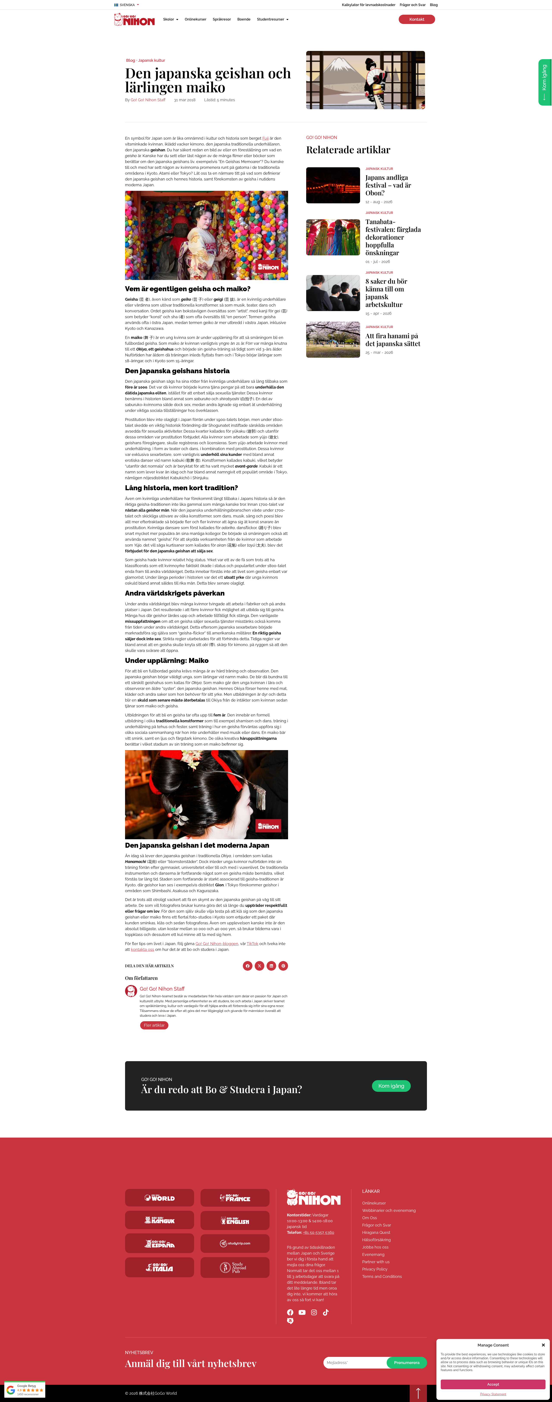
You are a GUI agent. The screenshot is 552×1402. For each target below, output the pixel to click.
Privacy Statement (493, 1394)
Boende (244, 19)
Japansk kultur (151, 60)
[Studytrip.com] (235, 1197)
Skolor (168, 19)
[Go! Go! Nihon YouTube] (302, 1312)
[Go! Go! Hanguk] (159, 1219)
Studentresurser (270, 19)
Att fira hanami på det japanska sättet (392, 339)
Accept (493, 1384)
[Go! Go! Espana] (159, 1243)
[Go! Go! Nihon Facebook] (290, 1312)
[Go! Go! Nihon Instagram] (314, 1312)
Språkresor (222, 19)
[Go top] (418, 1393)
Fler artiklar (154, 1025)
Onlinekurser (195, 19)
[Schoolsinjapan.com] (235, 1220)
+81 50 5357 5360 (318, 1232)
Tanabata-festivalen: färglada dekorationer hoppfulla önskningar (393, 237)
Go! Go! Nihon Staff (148, 100)
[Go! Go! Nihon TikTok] (326, 1312)
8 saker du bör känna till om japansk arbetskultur (386, 293)
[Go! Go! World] (159, 1198)
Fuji (265, 138)
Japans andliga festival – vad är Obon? (388, 185)
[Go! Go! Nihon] (313, 1197)
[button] (543, 1345)
